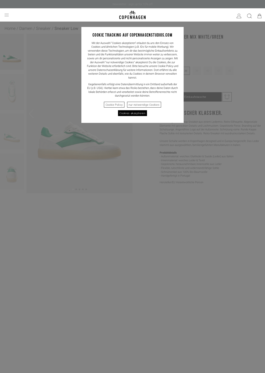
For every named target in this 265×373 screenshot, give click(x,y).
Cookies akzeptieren (132, 113)
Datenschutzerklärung (110, 69)
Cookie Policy (114, 104)
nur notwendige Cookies (144, 104)
